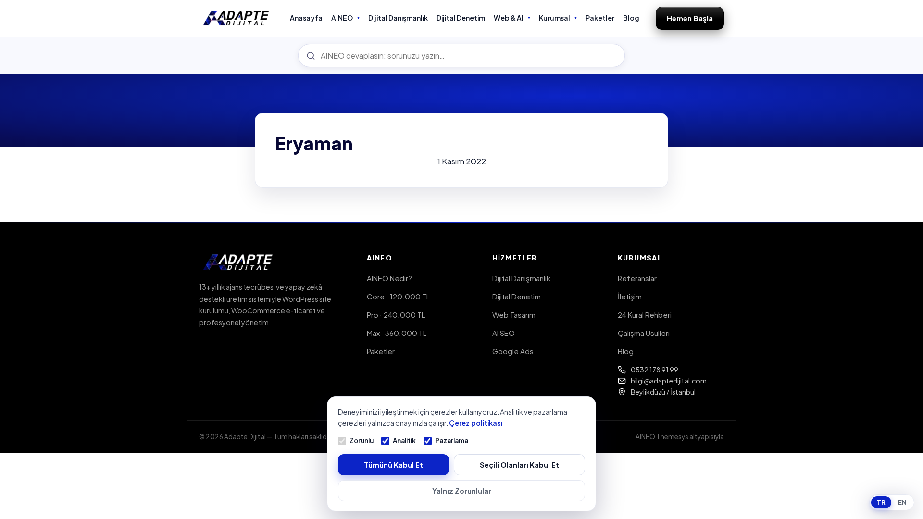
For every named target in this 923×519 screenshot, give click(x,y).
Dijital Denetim (461, 17)
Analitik (404, 440)
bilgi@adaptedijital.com (669, 380)
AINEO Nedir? (389, 278)
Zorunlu (361, 440)
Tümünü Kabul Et (393, 464)
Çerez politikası (475, 423)
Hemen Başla (690, 18)
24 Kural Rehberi (645, 314)
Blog (631, 17)
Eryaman (313, 143)
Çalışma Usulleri (644, 332)
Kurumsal (554, 17)
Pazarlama (451, 440)
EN (902, 502)
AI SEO (503, 332)
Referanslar (637, 278)
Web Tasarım (514, 314)
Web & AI (509, 17)
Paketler (600, 17)
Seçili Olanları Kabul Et (519, 464)
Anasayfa (306, 17)
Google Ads (513, 351)
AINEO (342, 17)
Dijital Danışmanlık (398, 17)
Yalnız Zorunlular (461, 490)
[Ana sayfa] (236, 18)
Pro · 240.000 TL (396, 314)
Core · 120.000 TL (398, 296)
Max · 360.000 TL (396, 332)
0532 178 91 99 (654, 369)
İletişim (630, 296)
